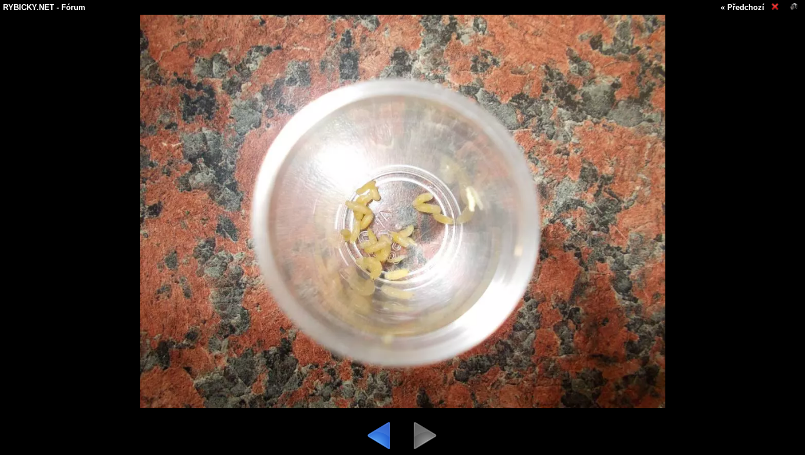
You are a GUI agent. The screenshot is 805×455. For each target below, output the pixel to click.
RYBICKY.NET (28, 7)
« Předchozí (742, 7)
